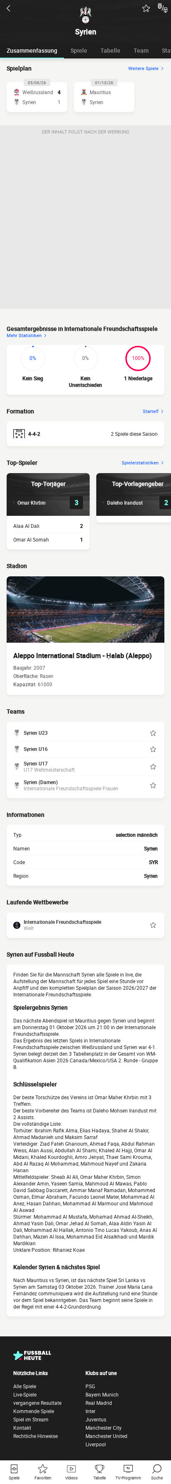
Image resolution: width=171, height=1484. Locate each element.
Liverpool (96, 1444)
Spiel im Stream (31, 1419)
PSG (90, 1386)
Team (141, 50)
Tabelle (110, 50)
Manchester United (106, 1436)
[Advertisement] (85, 223)
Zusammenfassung (32, 50)
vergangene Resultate (37, 1402)
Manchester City (104, 1427)
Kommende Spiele (33, 1411)
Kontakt (22, 1427)
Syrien (151, 875)
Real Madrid (99, 1402)
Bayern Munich (102, 1394)
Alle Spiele (24, 1386)
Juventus (96, 1419)
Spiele (79, 50)
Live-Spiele (25, 1394)
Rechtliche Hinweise (35, 1436)
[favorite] (146, 8)
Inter (90, 1411)
